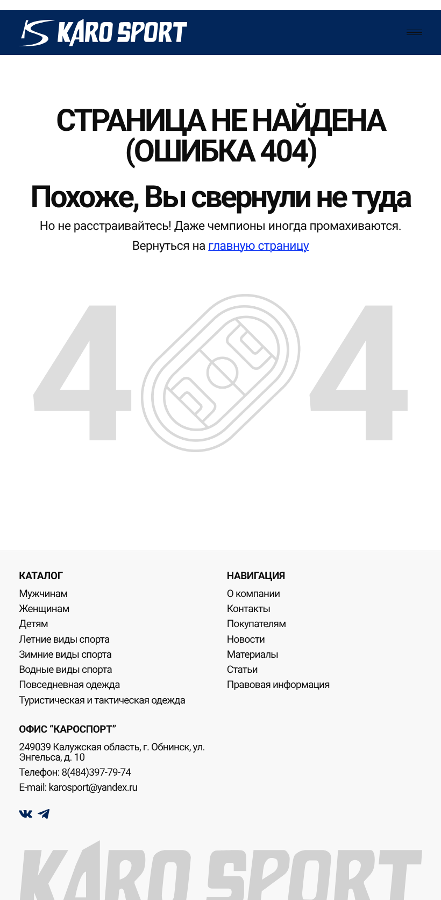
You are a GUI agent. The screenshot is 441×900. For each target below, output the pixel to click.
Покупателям (256, 624)
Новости (246, 639)
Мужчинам (43, 594)
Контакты (249, 609)
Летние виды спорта (64, 639)
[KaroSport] (103, 32)
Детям (33, 624)
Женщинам (44, 609)
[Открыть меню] (414, 32)
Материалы (252, 654)
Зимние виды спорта (65, 654)
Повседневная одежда (69, 685)
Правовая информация (278, 685)
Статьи (242, 670)
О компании (253, 594)
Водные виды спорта (65, 670)
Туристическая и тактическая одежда (102, 700)
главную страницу (258, 245)
